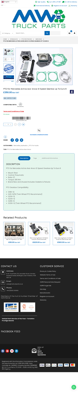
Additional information (50, 158)
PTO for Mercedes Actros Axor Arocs (19, 149)
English (6, 2)
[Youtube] (7, 351)
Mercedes (38, 39)
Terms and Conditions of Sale (13, 111)
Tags (35, 158)
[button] (74, 387)
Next (9, 48)
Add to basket (15, 124)
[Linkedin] (16, 351)
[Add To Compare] (5, 136)
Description (24, 158)
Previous (9, 81)
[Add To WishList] (19, 124)
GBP (2, 5)
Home (5, 39)
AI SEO (30, 367)
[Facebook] (3, 351)
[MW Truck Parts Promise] (39, 130)
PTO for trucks (26, 39)
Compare (23, 124)
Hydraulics (14, 39)
